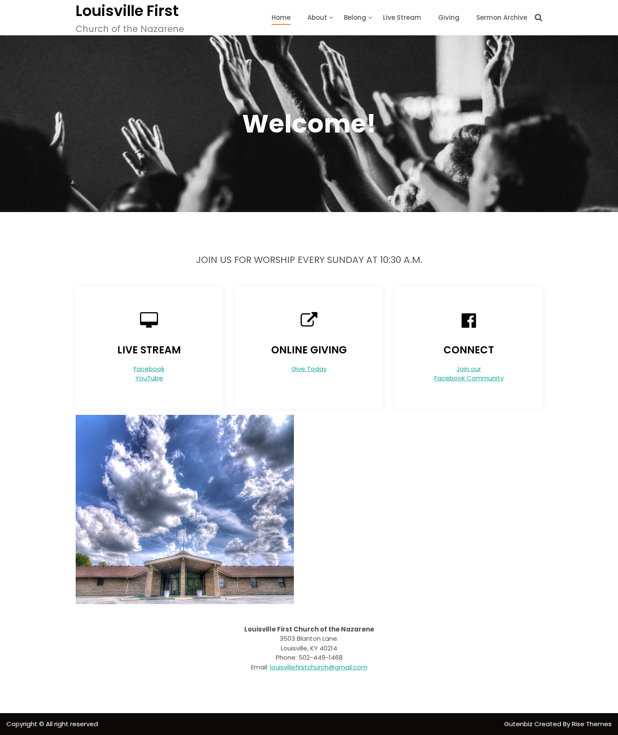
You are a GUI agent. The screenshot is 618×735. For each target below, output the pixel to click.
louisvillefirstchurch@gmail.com (318, 667)
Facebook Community (469, 378)
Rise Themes (592, 723)
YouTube (149, 378)
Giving (449, 17)
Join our (469, 368)
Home (281, 17)
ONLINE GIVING (309, 350)
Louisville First (127, 10)
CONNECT (469, 350)
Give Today (309, 368)
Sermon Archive (501, 17)
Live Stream (402, 17)
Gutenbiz (519, 723)
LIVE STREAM (149, 350)
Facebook (149, 368)
